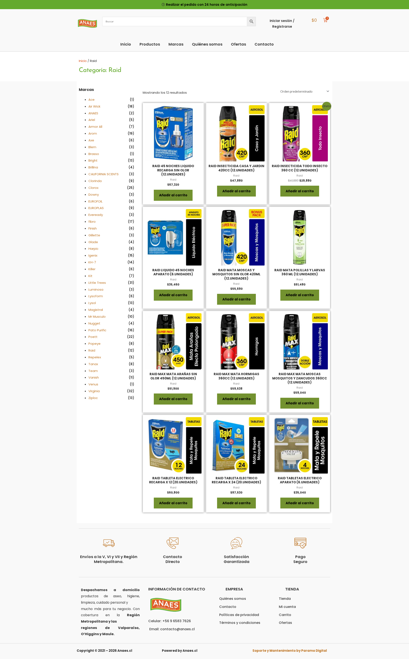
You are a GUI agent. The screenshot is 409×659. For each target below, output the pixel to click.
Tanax (93, 364)
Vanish (93, 377)
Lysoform (95, 296)
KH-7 (92, 262)
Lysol (92, 303)
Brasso (93, 154)
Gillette (94, 235)
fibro (92, 221)
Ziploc (93, 398)
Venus (93, 384)
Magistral (95, 309)
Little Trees (97, 282)
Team (93, 371)
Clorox (93, 187)
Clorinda (95, 181)
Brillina (93, 167)
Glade (93, 242)
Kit (90, 276)
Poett (93, 337)
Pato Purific (97, 330)
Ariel (91, 120)
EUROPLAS (96, 208)
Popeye (94, 343)
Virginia (94, 391)
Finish (92, 228)
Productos (150, 44)
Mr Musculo (97, 316)
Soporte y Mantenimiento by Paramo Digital (289, 650)
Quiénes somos (207, 44)
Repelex (94, 357)
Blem (92, 147)
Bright (93, 160)
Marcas (175, 44)
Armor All (95, 126)
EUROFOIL (95, 201)
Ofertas (238, 44)
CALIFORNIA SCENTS (103, 174)
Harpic (93, 248)
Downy (93, 194)
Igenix (92, 255)
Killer (91, 269)
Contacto (264, 44)
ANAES (93, 113)
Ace (91, 99)
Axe (91, 140)
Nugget (94, 323)
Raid (91, 350)
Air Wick (94, 106)
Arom (92, 133)
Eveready (95, 214)
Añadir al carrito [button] (173, 195)
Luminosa (95, 289)
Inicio (125, 44)
